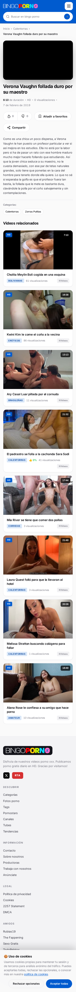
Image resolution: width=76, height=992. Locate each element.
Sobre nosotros (13, 856)
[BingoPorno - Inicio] (32, 6)
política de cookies (36, 974)
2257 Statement (14, 906)
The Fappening (13, 937)
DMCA (7, 912)
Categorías (10, 794)
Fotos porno (11, 800)
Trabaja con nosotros (17, 868)
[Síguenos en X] (6, 775)
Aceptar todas (59, 983)
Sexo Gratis (10, 943)
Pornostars (10, 813)
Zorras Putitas (33, 211)
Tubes (7, 825)
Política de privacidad (17, 893)
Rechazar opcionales (26, 983)
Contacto (9, 850)
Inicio (6, 28)
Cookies (8, 900)
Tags (6, 807)
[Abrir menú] (69, 6)
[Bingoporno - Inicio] (27, 750)
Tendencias (10, 831)
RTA (18, 775)
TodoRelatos (11, 949)
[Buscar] (67, 17)
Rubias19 (9, 931)
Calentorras (20, 28)
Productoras (11, 862)
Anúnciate (10, 874)
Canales (8, 819)
